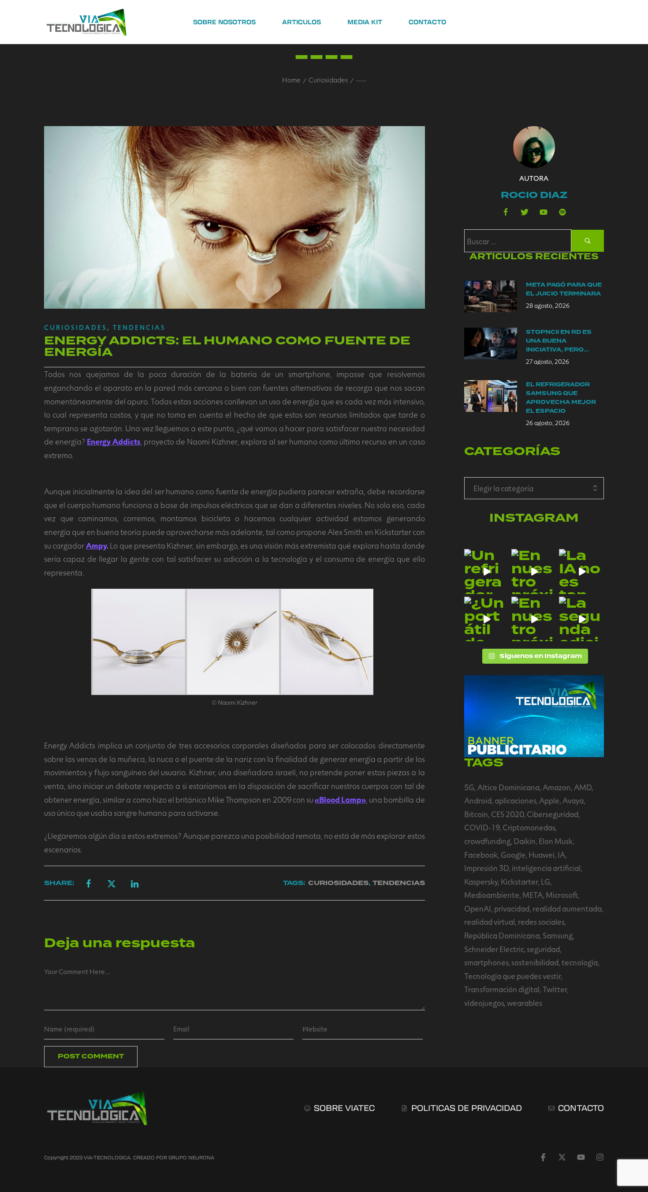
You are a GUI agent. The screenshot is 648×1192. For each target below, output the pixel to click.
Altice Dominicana (508, 787)
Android (478, 800)
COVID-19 (481, 827)
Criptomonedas (529, 827)
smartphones (486, 962)
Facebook (481, 854)
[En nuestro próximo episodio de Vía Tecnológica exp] (533, 571)
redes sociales (541, 921)
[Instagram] (600, 1157)
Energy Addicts (113, 441)
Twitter (555, 989)
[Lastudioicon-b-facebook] (506, 212)
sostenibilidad (535, 962)
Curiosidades (328, 80)
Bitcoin (476, 814)
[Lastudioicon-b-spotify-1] (562, 212)
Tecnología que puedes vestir (512, 976)
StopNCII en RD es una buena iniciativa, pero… (559, 341)
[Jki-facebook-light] (543, 1157)
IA (561, 854)
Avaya (573, 800)
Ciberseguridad (552, 814)
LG (545, 881)
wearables (524, 1003)
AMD (583, 787)
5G (469, 787)
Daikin (525, 841)
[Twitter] (525, 212)
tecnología (580, 962)
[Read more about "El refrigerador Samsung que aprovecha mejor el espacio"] (490, 396)
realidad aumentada (567, 908)
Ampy (96, 545)
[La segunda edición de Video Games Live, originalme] (581, 619)
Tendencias (139, 327)
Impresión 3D (486, 868)
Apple (549, 800)
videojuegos (484, 1003)
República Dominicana (502, 935)
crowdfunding (487, 841)
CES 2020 (507, 814)
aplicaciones (515, 800)
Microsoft (562, 895)
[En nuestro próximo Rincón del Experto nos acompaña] (533, 619)
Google (513, 854)
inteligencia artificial (546, 868)
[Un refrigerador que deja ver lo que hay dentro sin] (486, 571)
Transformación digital (502, 989)
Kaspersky (481, 881)
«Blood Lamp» (340, 799)
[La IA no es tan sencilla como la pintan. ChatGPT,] (581, 571)
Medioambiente (491, 895)
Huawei (542, 854)
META (532, 895)
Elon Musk (556, 841)
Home (291, 80)
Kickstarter (519, 881)
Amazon (557, 787)
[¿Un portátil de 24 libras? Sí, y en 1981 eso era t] (486, 619)
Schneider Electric (494, 949)
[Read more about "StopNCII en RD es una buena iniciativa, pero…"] (490, 343)
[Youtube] (543, 212)
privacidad (511, 908)
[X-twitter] (562, 1157)
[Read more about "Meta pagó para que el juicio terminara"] (490, 296)
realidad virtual (489, 921)
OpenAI (477, 908)
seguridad (543, 949)
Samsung (558, 935)
